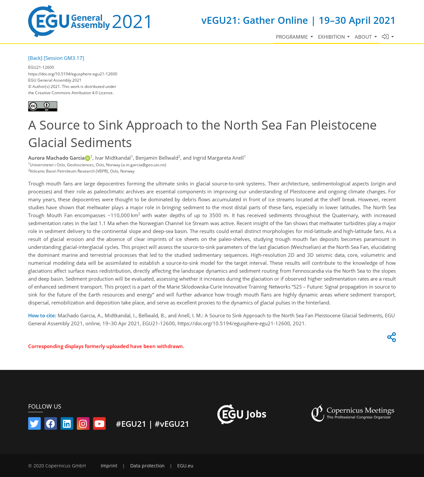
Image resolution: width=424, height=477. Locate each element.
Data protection (147, 466)
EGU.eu (185, 466)
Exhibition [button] (332, 36)
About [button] (364, 36)
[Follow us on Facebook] (50, 425)
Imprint (109, 466)
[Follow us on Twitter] (34, 425)
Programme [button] (292, 36)
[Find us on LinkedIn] (67, 425)
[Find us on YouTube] (99, 425)
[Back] (35, 58)
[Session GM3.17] (64, 58)
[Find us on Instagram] (83, 425)
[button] (388, 37)
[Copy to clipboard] (390, 339)
